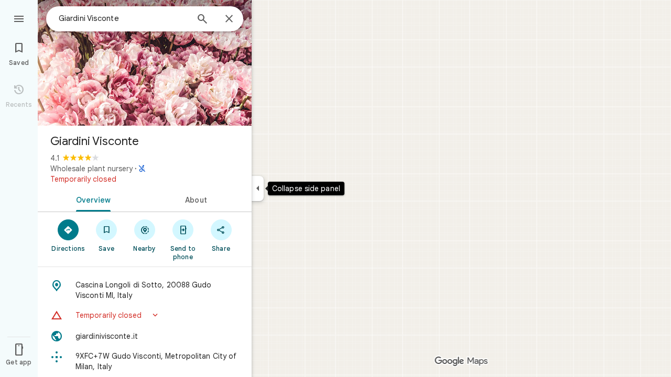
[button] (145, 315)
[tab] (91, 199)
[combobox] (123, 18)
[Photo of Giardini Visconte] (145, 63)
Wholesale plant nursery (91, 168)
